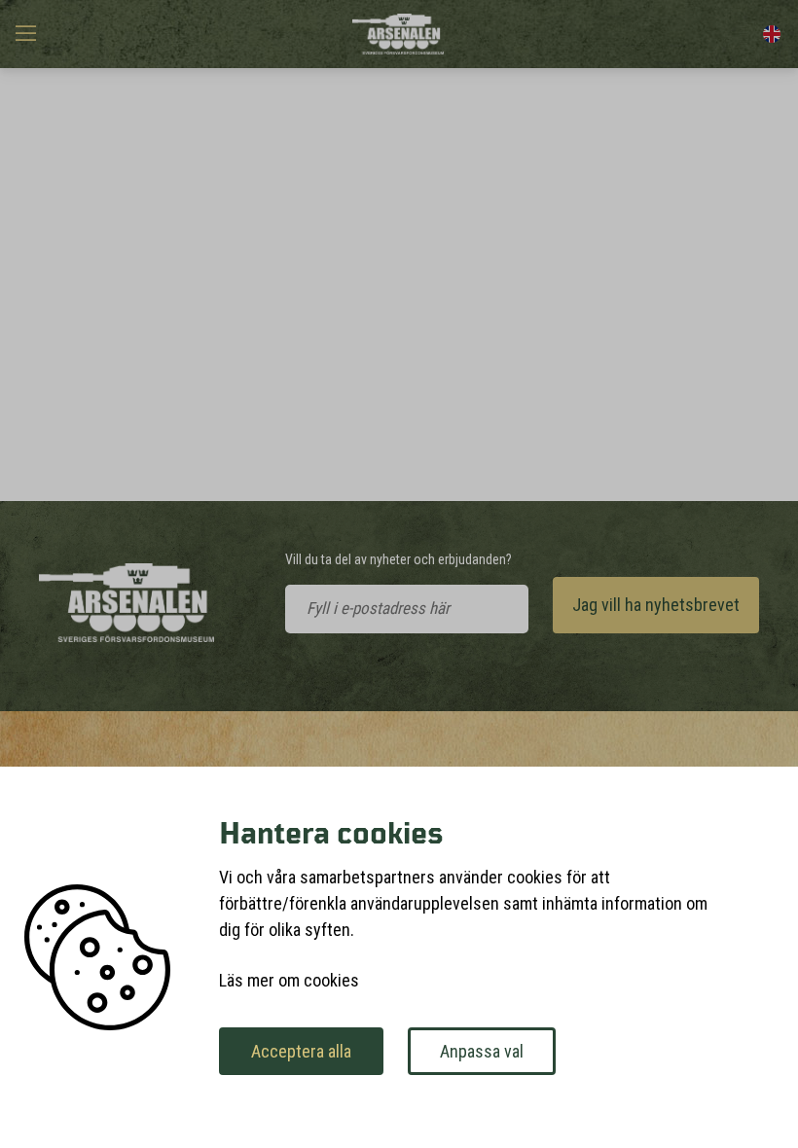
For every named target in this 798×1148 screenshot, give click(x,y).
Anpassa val (482, 1051)
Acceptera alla (301, 1051)
